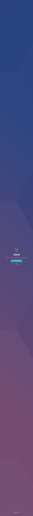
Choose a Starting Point (16, 260)
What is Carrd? (16, 512)
